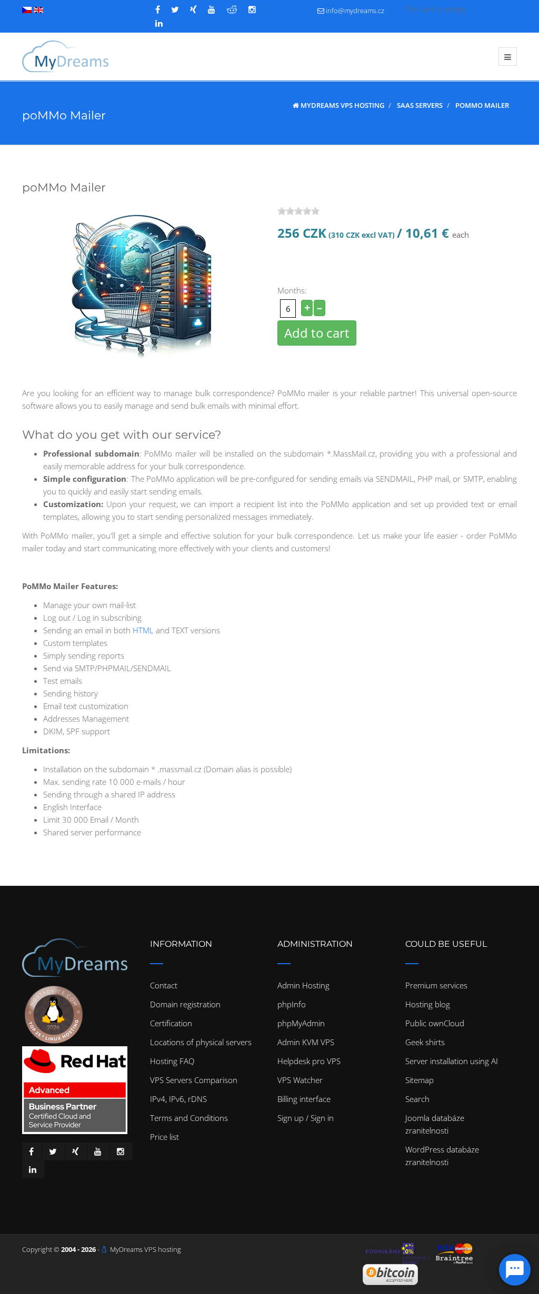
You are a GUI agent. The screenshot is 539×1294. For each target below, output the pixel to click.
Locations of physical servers (201, 1042)
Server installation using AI (451, 1061)
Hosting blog (427, 1004)
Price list (164, 1136)
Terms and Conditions (189, 1118)
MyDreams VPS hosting (145, 1249)
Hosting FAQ (172, 1061)
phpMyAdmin (301, 1023)
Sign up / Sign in (305, 1118)
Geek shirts (425, 1042)
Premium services (436, 985)
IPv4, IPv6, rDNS (178, 1099)
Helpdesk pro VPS (309, 1061)
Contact (163, 985)
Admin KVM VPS (305, 1042)
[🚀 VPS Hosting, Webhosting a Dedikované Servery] (65, 56)
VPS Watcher (300, 1080)
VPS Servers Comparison (193, 1080)
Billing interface (304, 1099)
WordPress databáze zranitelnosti (442, 1155)
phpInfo (291, 1004)
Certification (171, 1023)
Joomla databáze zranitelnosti (434, 1124)
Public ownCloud (434, 1023)
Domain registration (185, 1004)
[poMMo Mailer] (146, 283)
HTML (143, 630)
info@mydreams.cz (355, 10)
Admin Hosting (303, 985)
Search (417, 1099)
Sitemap (419, 1080)
